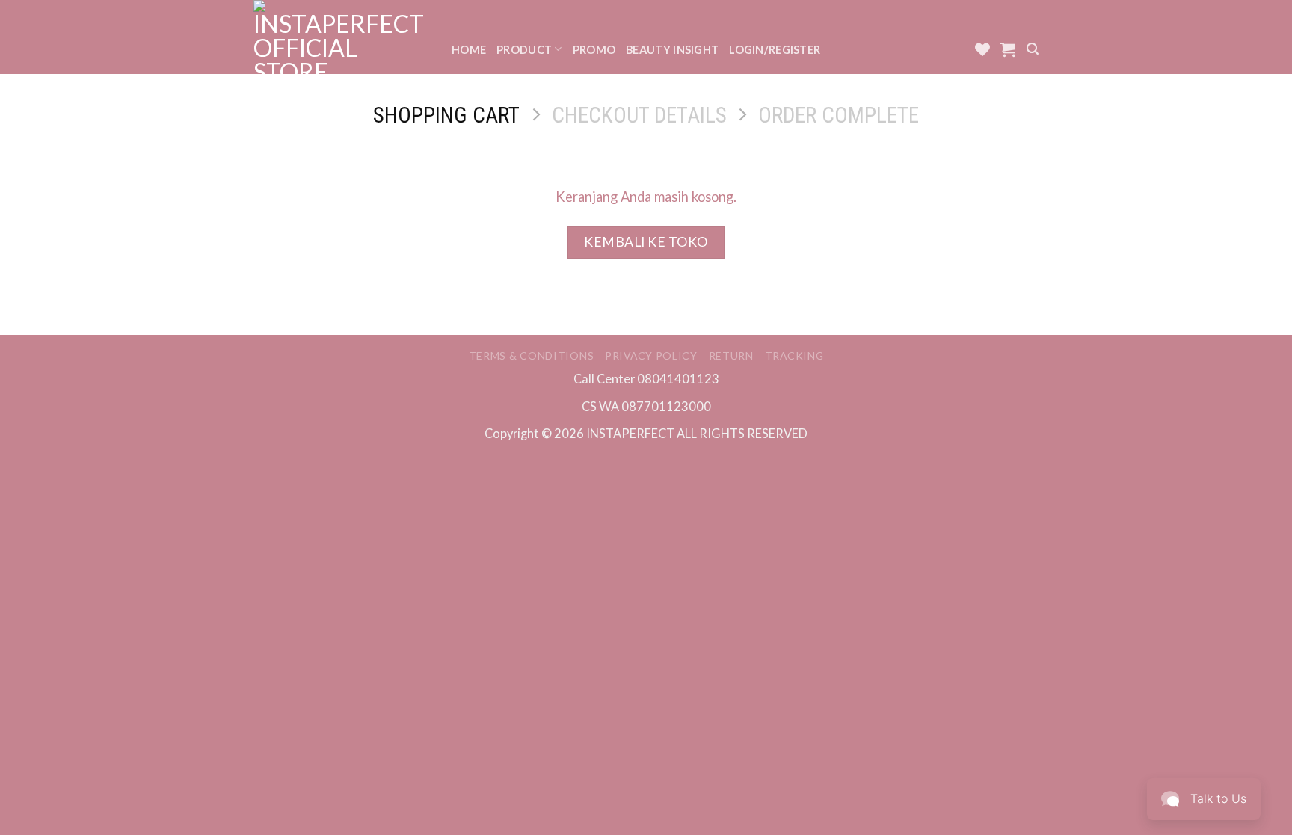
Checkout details (639, 115)
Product (524, 49)
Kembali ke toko (646, 242)
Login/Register (774, 49)
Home (469, 49)
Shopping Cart (446, 115)
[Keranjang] (1007, 49)
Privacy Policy (651, 355)
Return (731, 355)
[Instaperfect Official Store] (341, 37)
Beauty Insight (672, 49)
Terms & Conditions (531, 355)
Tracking (794, 355)
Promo (594, 49)
